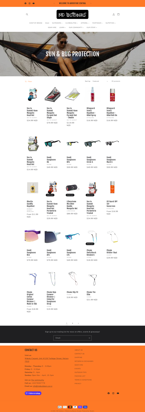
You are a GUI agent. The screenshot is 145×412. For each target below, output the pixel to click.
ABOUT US (79, 350)
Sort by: (88, 81)
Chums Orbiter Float (112, 251)
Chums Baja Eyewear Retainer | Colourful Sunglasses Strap (51, 298)
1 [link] (66, 323)
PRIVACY (78, 384)
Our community (37, 380)
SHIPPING (78, 357)
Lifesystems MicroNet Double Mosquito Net (72, 205)
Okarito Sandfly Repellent (31, 203)
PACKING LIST (80, 376)
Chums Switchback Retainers (91, 252)
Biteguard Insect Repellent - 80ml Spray (91, 111)
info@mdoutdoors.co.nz (42, 386)
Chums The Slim (91, 293)
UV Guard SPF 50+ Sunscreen (112, 203)
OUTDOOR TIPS (80, 372)
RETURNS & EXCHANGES (84, 361)
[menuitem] (36, 23)
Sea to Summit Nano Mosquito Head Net (32, 111)
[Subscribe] (89, 338)
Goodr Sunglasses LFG (71, 252)
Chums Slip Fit (72, 292)
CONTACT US (79, 354)
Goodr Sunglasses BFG (71, 159)
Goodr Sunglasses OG (51, 159)
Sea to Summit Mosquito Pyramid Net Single (52, 113)
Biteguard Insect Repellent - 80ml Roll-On (112, 111)
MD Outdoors (60, 411)
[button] (27, 14)
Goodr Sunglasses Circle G (91, 159)
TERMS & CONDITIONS (83, 380)
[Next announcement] (91, 3)
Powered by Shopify (88, 411)
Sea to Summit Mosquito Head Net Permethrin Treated (91, 207)
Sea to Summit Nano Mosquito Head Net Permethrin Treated (52, 207)
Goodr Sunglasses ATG (51, 252)
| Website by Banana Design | (73, 411)
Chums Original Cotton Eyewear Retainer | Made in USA (32, 298)
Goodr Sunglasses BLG (31, 252)
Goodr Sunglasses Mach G (111, 159)
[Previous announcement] (54, 3)
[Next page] (78, 323)
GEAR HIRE (79, 365)
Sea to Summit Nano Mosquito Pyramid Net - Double (72, 113)
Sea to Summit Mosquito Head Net (30, 161)
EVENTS (78, 369)
